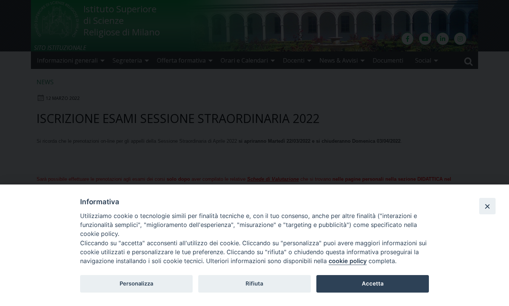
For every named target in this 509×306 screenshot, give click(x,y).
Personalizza (136, 283)
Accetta (372, 283)
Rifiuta (254, 283)
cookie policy (348, 261)
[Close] (487, 206)
